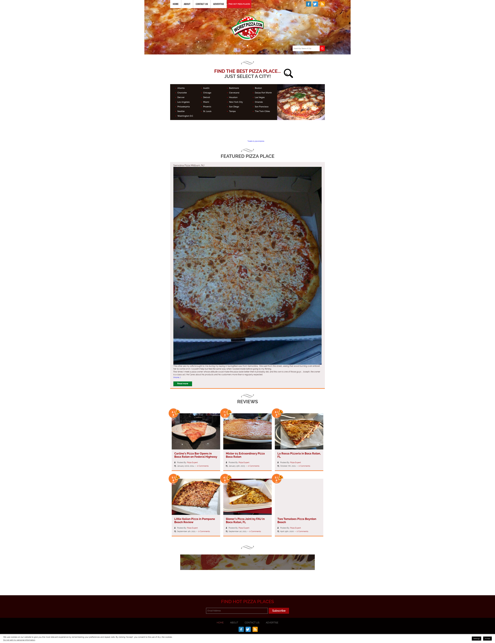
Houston (233, 97)
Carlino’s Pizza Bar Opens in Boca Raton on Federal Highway (195, 455)
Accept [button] (487, 639)
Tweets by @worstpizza (256, 141)
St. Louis (207, 111)
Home (176, 4)
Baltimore (234, 88)
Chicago (207, 92)
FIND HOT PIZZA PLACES (239, 4)
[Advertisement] (247, 132)
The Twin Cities (262, 111)
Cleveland (234, 92)
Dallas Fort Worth (263, 92)
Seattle (181, 111)
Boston (258, 88)
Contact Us (202, 4)
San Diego (234, 106)
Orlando (259, 102)
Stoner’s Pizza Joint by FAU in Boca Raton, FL (245, 520)
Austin (206, 88)
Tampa (232, 111)
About (187, 4)
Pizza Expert (192, 462)
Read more (182, 383)
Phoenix (207, 106)
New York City (236, 102)
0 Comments (203, 466)
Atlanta (181, 88)
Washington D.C (185, 116)
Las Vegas (260, 97)
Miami (206, 102)
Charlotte (182, 92)
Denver (181, 97)
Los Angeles (183, 102)
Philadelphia (183, 106)
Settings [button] (476, 639)
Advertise (218, 4)
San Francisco (262, 106)
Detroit (206, 97)
